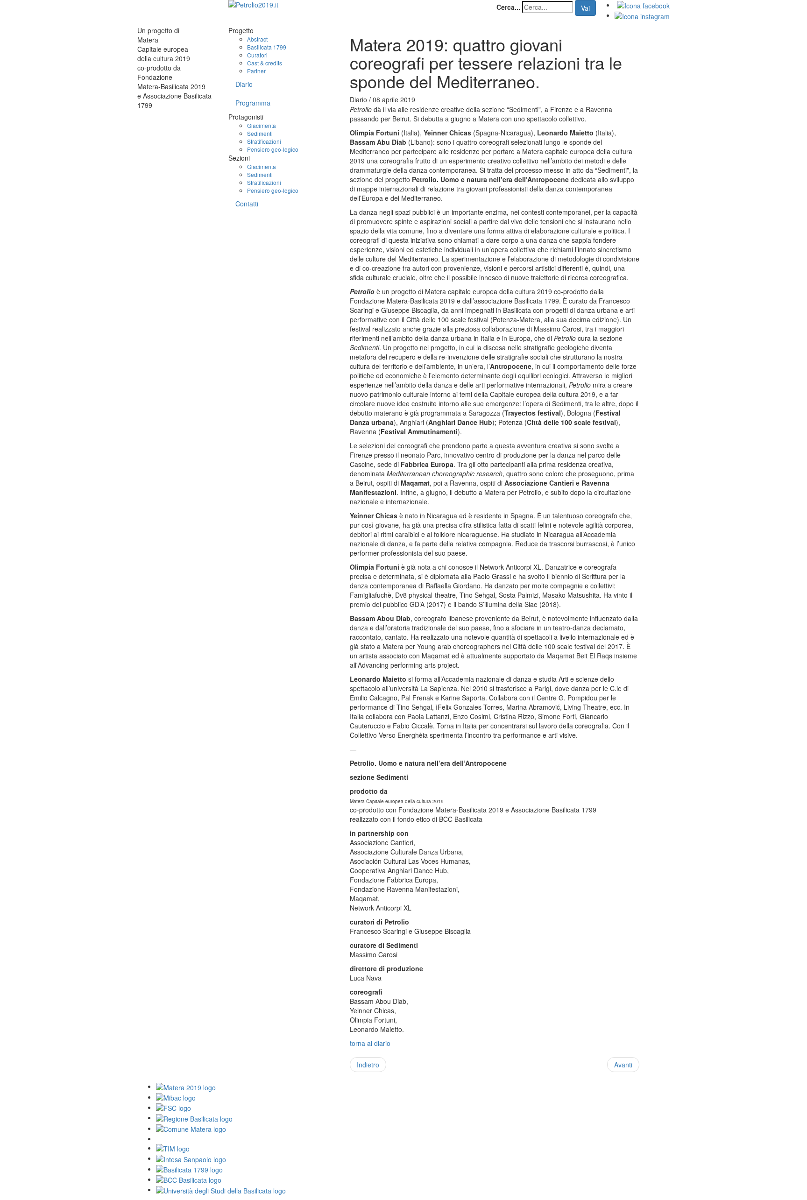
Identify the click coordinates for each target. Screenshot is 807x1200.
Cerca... (508, 7)
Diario (244, 84)
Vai (585, 8)
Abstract (257, 39)
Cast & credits (264, 63)
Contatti (246, 203)
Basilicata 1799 (266, 47)
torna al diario (370, 1043)
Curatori (257, 55)
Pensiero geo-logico (272, 149)
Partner (256, 71)
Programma (252, 102)
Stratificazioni (264, 141)
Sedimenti (260, 133)
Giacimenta (261, 125)
